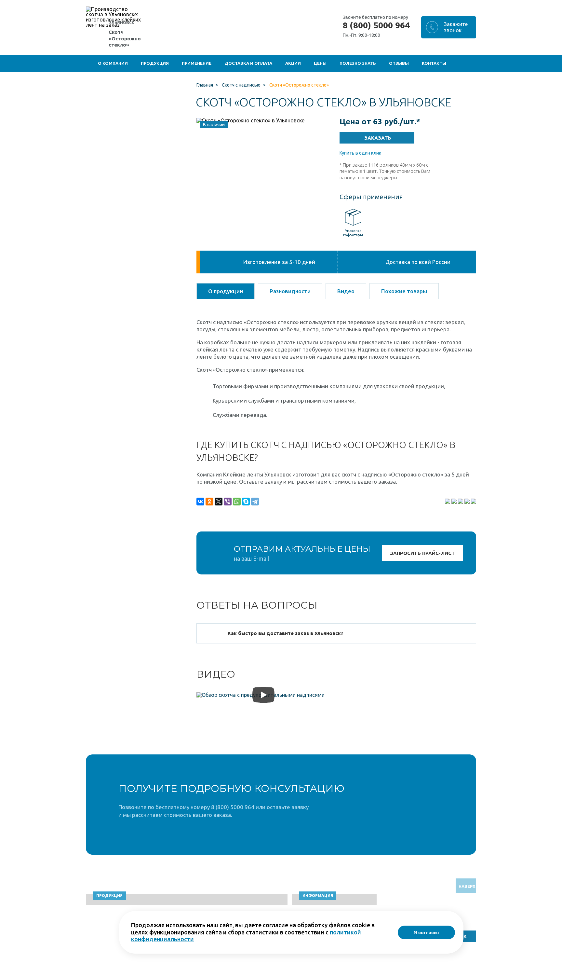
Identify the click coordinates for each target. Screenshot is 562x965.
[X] (218, 501)
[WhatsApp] (237, 501)
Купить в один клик (360, 153)
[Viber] (228, 501)
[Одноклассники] (209, 501)
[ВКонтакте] (200, 501)
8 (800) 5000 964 (376, 25)
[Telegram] (255, 501)
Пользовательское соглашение (423, 962)
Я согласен (426, 932)
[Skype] (246, 501)
